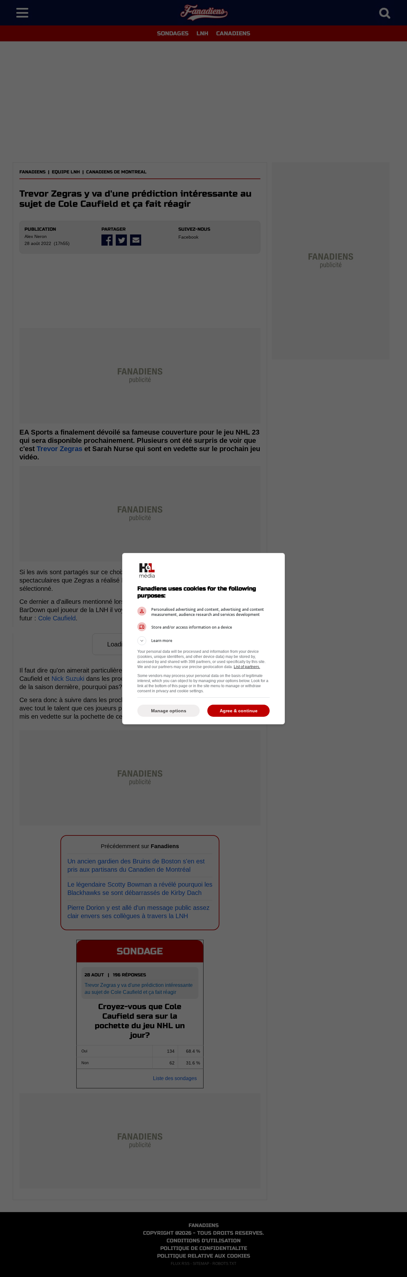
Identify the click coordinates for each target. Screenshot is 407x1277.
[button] (203, 640)
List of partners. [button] (247, 667)
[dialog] (203, 638)
